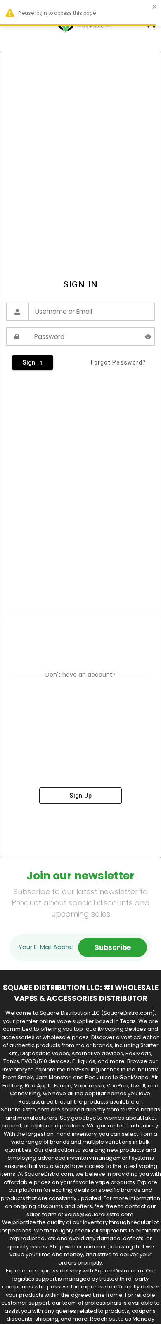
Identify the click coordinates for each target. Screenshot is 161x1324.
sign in (32, 362)
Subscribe (113, 947)
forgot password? (118, 362)
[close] (155, 7)
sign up (80, 795)
